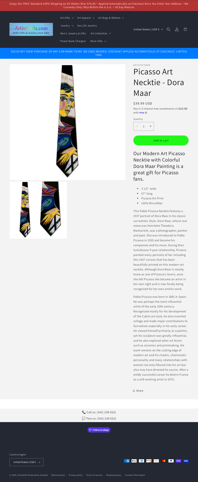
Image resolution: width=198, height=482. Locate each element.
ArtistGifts (22, 475)
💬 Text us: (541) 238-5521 (99, 418)
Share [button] (139, 390)
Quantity (138, 119)
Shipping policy (113, 475)
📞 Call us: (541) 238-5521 (99, 412)
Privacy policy (76, 475)
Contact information (135, 475)
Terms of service (94, 475)
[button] (66, 18)
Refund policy (58, 475)
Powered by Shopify (38, 475)
